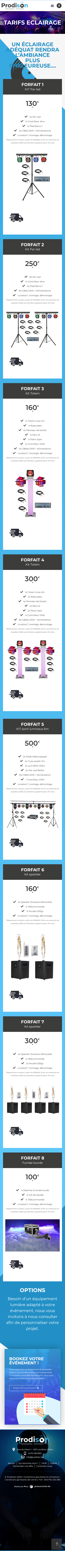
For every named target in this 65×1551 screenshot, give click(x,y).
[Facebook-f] (59, 5)
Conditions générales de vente (21, 1479)
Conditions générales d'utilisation (41, 1477)
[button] (52, 5)
